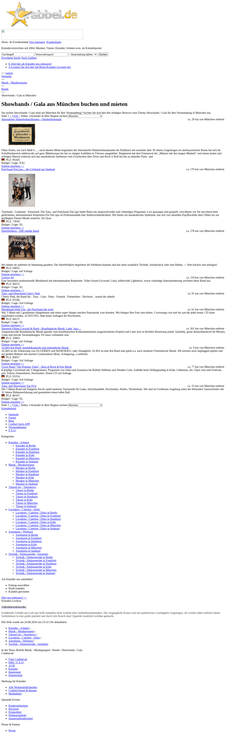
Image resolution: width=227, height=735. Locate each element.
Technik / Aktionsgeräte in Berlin (34, 557)
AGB (12, 665)
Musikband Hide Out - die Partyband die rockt (27, 309)
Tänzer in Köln (24, 499)
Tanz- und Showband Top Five (18, 385)
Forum (12, 417)
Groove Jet (7, 277)
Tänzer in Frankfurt (26, 493)
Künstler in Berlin (26, 445)
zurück (9, 73)
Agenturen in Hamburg (29, 541)
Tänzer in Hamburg (27, 496)
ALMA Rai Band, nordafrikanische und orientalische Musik (35, 347)
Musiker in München (27, 480)
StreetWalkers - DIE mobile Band (20, 230)
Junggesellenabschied (21, 718)
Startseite (6, 76)
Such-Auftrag (29, 57)
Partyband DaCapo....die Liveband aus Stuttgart (28, 169)
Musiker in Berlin (25, 467)
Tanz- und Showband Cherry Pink (20, 293)
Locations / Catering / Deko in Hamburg (38, 518)
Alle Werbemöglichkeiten (23, 687)
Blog (11, 420)
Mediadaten (15, 693)
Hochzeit (14, 708)
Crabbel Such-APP (19, 424)
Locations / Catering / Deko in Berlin (36, 512)
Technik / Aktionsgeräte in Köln (33, 566)
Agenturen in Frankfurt (28, 538)
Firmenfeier (15, 712)
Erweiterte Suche (11, 57)
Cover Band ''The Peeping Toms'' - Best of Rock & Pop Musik (36, 366)
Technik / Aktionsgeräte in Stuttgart (35, 573)
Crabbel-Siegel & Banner (23, 690)
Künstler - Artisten (19, 442)
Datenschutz (15, 675)
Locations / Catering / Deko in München (38, 525)
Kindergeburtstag (18, 705)
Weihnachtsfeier (17, 715)
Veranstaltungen (17, 427)
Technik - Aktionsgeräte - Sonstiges (28, 554)
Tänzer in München (27, 503)
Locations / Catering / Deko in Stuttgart (38, 528)
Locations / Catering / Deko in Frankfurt (38, 515)
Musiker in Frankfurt (27, 471)
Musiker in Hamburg (27, 474)
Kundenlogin (53, 42)
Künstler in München (27, 458)
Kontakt (13, 668)
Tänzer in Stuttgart (26, 506)
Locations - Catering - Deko (24, 509)
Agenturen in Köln (26, 544)
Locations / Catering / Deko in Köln (36, 522)
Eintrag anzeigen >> (12, 166)
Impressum (15, 672)
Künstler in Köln (25, 455)
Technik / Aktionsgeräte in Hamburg (36, 563)
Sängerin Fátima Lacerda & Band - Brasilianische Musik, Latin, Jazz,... (41, 328)
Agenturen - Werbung (21, 531)
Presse (12, 730)
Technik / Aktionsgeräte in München (36, 569)
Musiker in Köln (25, 477)
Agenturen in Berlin (27, 534)
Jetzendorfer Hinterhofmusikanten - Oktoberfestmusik (31, 119)
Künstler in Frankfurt (27, 448)
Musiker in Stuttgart (27, 483)
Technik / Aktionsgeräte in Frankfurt (36, 560)
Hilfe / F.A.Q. (16, 662)
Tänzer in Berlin (25, 490)
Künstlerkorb (8, 408)
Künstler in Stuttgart (27, 461)
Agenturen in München (29, 547)
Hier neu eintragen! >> (14, 597)
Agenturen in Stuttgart (28, 550)
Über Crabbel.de (18, 659)
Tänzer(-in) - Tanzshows (22, 487)
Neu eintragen (37, 42)
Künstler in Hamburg (27, 452)
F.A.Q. (12, 430)
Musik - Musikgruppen (21, 464)
